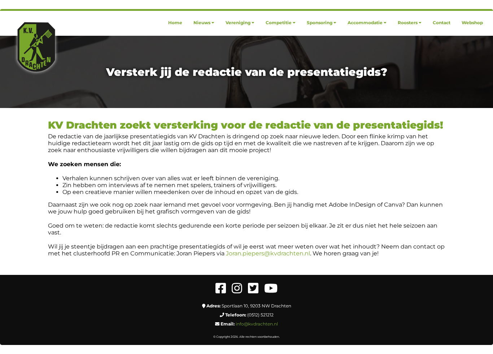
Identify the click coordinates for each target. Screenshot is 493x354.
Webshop (472, 22)
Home (175, 22)
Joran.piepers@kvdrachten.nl (268, 253)
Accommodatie (365, 22)
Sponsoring (319, 22)
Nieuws (201, 22)
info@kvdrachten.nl (257, 324)
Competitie (279, 22)
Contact (441, 22)
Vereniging (238, 22)
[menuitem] (175, 22)
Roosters (408, 22)
